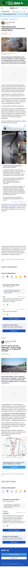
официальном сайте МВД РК (11, 204)
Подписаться (14, 467)
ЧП (21, 11)
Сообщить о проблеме (14, 554)
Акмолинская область (12, 266)
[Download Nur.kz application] (14, 3)
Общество (3, 338)
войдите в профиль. (8, 292)
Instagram (15, 330)
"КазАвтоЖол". (5, 383)
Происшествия (5, 11)
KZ (23, 8)
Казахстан (4, 266)
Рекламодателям (14, 558)
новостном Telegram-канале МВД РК (15, 63)
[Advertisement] (14, 74)
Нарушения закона (16, 11)
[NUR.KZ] (14, 8)
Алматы (7, 481)
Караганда (13, 481)
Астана (3, 481)
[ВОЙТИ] (26, 8)
